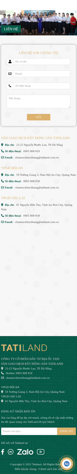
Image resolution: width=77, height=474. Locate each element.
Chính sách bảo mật (50, 468)
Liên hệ (11, 29)
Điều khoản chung (25, 468)
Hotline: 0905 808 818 (19, 373)
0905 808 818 (31, 151)
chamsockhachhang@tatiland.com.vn (37, 157)
